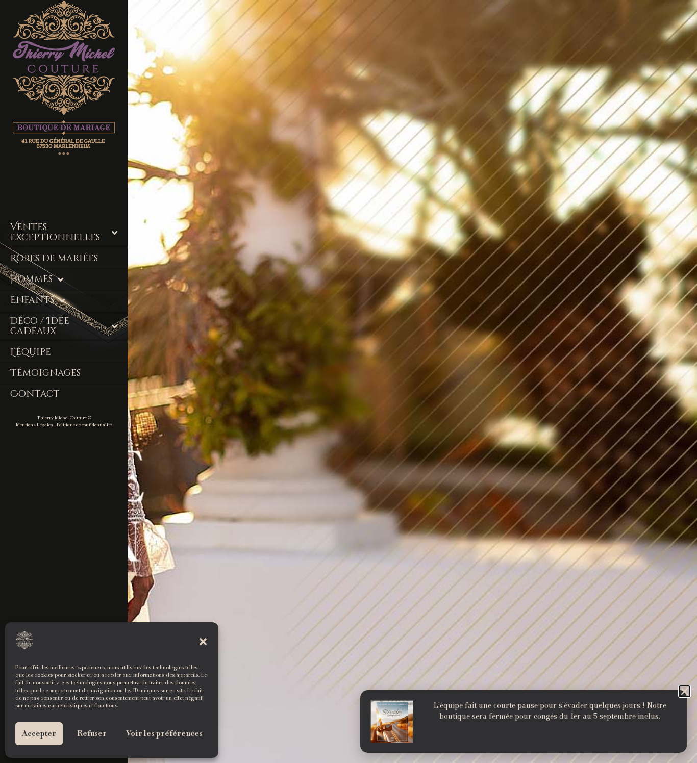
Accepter (39, 734)
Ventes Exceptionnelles (55, 232)
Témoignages (45, 373)
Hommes (31, 279)
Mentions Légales (34, 424)
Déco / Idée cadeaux (39, 326)
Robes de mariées (54, 258)
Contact (35, 394)
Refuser (92, 734)
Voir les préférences (164, 734)
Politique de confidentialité (84, 424)
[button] (203, 642)
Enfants (32, 300)
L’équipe (30, 352)
